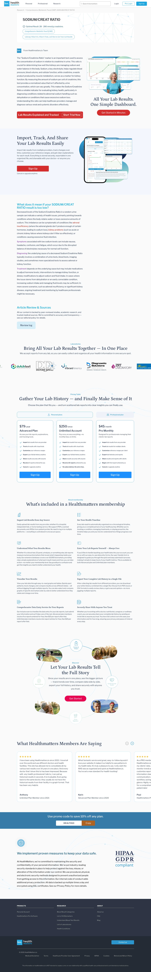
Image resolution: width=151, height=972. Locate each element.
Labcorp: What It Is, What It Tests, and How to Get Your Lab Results (48, 37)
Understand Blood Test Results (68, 920)
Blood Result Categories (66, 912)
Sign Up (142, 4)
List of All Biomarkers (65, 916)
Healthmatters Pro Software (27, 916)
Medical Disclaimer (32, 956)
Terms (46, 956)
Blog (98, 920)
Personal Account (23, 912)
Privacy (87, 956)
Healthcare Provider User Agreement (66, 956)
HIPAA (96, 956)
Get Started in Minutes (113, 112)
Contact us (123, 942)
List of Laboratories (64, 924)
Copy (88, 823)
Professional (43, 4)
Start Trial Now (71, 114)
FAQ (98, 916)
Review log (26, 325)
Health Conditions (63, 929)
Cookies (106, 956)
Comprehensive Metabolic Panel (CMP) (38, 31)
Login (116, 4)
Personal (28, 4)
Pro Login (128, 4)
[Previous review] (127, 743)
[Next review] (132, 743)
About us (100, 912)
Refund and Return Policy (123, 956)
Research (56, 4)
